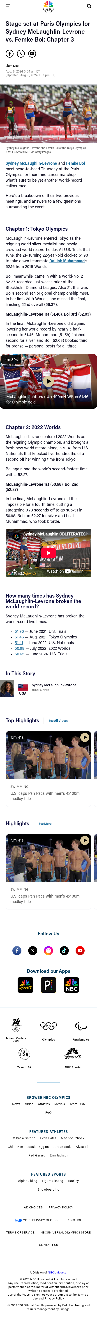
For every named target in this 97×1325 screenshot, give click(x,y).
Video (29, 1104)
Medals (59, 1104)
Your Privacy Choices (41, 1220)
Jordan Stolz (62, 1147)
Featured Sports (48, 1174)
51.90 (19, 632)
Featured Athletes (48, 1132)
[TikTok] (64, 950)
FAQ (48, 1113)
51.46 (19, 638)
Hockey (73, 1181)
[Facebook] (16, 950)
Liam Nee (12, 66)
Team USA (77, 1104)
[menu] (8, 7)
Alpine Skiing (27, 1181)
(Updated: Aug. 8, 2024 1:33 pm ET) (30, 75)
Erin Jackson (59, 1155)
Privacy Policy (60, 1207)
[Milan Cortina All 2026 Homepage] (48, 6)
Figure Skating (52, 1181)
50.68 (19, 649)
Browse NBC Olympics (48, 1098)
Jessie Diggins (38, 1147)
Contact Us (48, 1245)
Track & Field (40, 690)
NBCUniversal (57, 1272)
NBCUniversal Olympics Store (66, 1232)
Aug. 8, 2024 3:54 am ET (23, 71)
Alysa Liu (83, 1147)
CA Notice (73, 1220)
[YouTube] (80, 950)
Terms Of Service (20, 1232)
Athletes (44, 1104)
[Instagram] (48, 950)
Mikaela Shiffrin (24, 1138)
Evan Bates (48, 1138)
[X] (32, 950)
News (16, 1104)
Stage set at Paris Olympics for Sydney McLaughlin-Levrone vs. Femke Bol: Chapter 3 (48, 32)
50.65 (19, 654)
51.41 (19, 643)
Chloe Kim (15, 1147)
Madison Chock (72, 1138)
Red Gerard (36, 1155)
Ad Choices (33, 1207)
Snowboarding (48, 1189)
